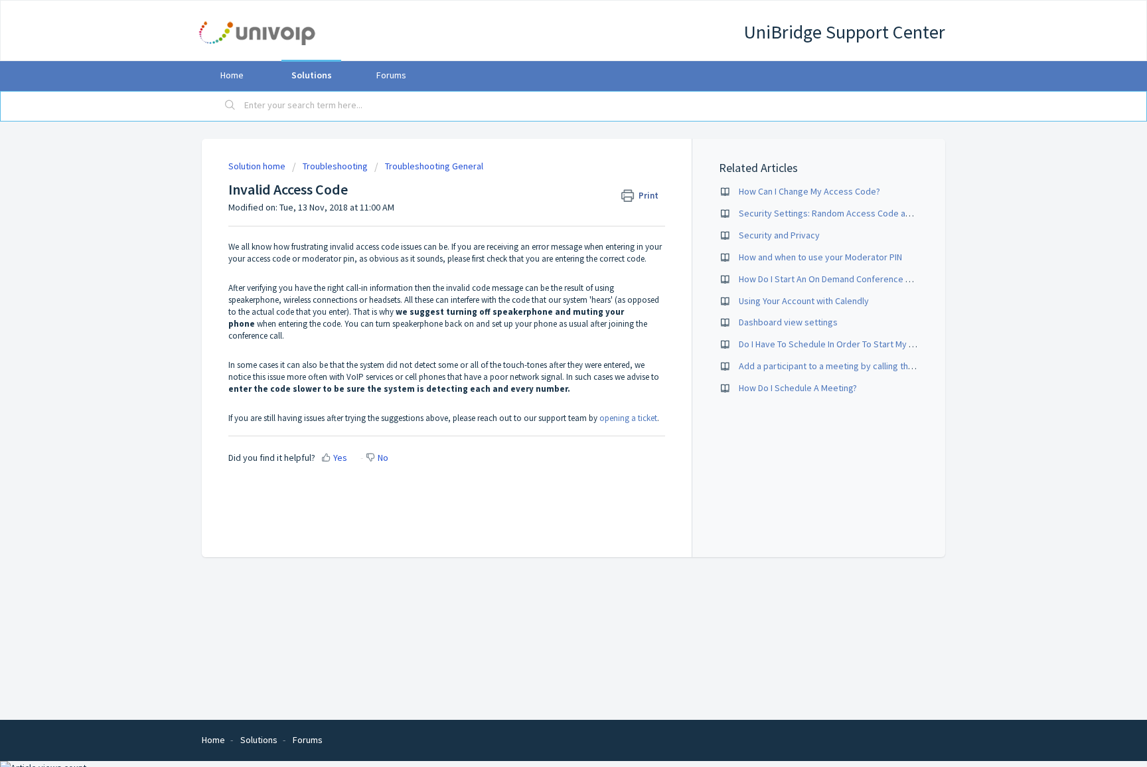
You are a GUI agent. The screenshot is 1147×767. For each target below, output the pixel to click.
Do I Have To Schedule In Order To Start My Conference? (849, 344)
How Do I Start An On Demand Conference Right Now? (844, 279)
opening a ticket (628, 418)
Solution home (257, 166)
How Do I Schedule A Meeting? (798, 388)
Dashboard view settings (788, 322)
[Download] (549, 209)
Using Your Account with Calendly (804, 301)
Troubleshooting (335, 166)
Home (232, 75)
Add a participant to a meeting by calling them (830, 366)
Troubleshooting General (434, 166)
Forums (391, 75)
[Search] (230, 106)
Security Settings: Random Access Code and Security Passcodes (867, 213)
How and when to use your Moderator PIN (820, 257)
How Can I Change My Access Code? (809, 191)
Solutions (311, 75)
